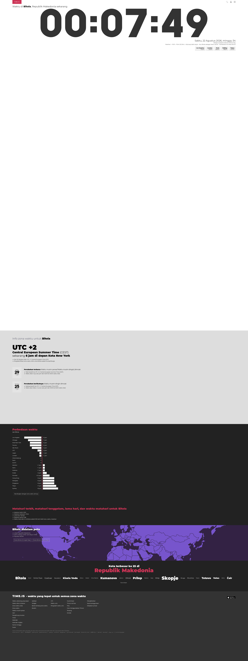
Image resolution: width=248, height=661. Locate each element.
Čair (229, 578)
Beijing (225, 48)
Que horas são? (70, 632)
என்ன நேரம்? (105, 632)
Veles (216, 578)
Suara (14, 627)
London (209, 48)
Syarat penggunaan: (93, 603)
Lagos (14, 453)
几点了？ (22, 632)
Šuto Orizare (124, 582)
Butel (29, 578)
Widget (34, 603)
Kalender (15, 620)
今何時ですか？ (93, 632)
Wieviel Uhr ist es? (85, 632)
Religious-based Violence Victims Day (225, 42)
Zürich (14, 462)
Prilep (137, 578)
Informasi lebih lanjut (192, 44)
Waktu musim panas (18, 610)
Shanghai (15, 480)
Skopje (170, 578)
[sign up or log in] (231, 2)
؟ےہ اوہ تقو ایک (112, 632)
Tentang (69, 610)
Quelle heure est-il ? (43, 632)
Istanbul (14, 465)
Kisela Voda (70, 578)
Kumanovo (108, 578)
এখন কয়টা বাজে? (56, 632)
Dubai (14, 473)
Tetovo (206, 578)
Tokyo (232, 48)
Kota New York (16, 442)
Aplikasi (34, 601)
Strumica (190, 578)
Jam (13, 613)
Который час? (63, 632)
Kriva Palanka (94, 578)
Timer (14, 617)
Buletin (34, 608)
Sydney (14, 488)
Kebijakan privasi (92, 605)
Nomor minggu (16, 625)
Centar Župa (37, 578)
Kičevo (81, 578)
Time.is (17, 2)
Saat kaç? (100, 632)
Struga (183, 578)
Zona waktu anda (17, 605)
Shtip (157, 578)
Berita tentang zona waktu (40, 605)
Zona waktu (15, 608)
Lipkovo (121, 578)
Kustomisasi (70, 601)
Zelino (223, 578)
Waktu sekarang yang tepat (20, 601)
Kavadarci (57, 578)
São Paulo (15, 448)
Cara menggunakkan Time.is (75, 608)
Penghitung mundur (18, 615)
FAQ (68, 605)
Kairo (13, 467)
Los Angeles (200, 48)
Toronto (14, 445)
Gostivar (48, 578)
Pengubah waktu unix (57, 605)
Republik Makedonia (124, 570)
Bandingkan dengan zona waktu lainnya (26, 494)
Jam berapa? (77, 632)
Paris (217, 48)
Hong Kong (15, 478)
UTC (13, 450)
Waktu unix (54, 603)
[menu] (235, 2)
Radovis (146, 578)
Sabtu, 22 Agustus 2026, (215, 40)
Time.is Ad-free (71, 603)
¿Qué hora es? (35, 632)
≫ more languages (120, 632)
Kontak (69, 613)
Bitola (20, 578)
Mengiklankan (91, 601)
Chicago (14, 440)
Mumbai (14, 475)
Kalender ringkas (17, 622)
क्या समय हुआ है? (28, 632)
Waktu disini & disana (18, 603)
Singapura (15, 483)
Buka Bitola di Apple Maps (41, 540)
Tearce (197, 578)
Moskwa (14, 470)
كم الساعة (51, 632)
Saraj (152, 578)
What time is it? (16, 632)
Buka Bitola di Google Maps (22, 540)
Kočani (87, 578)
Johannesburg (16, 458)
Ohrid (128, 578)
